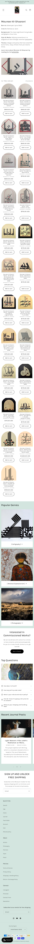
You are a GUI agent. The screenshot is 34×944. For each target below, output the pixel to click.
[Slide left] (13, 767)
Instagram (6, 890)
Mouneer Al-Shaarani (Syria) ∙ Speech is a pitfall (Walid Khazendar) (8, 137)
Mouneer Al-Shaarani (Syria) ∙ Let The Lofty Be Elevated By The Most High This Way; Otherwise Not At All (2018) (8, 278)
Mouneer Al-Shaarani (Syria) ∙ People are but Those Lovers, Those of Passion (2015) (25, 450)
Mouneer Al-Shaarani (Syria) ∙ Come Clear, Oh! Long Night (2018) (8, 415)
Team (4, 853)
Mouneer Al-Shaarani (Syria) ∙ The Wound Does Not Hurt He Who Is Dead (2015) (8, 450)
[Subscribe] (29, 791)
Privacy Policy (7, 872)
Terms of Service (8, 868)
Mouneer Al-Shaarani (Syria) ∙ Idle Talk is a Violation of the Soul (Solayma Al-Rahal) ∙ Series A (25, 103)
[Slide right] (20, 767)
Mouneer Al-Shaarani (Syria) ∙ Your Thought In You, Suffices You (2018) (8, 382)
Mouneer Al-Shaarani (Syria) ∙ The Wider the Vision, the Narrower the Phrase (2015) (8, 484)
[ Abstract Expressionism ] (16, 583)
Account (5, 824)
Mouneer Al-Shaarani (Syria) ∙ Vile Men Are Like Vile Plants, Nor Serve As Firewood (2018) (25, 347)
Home (5, 813)
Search (5, 805)
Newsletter (6, 901)
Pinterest (6, 893)
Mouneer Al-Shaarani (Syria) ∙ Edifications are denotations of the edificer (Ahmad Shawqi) (8, 207)
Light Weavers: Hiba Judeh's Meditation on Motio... (16, 742)
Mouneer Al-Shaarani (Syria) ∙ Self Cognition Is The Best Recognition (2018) (25, 416)
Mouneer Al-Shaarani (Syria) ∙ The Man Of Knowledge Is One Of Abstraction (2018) (25, 242)
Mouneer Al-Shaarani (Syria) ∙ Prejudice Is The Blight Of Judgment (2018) (8, 312)
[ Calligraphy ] (16, 544)
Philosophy (6, 846)
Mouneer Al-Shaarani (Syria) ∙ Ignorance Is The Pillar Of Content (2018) (25, 276)
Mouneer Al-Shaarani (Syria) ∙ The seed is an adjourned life (25, 171)
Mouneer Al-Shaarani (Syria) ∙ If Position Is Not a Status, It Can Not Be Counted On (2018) (8, 347)
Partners (5, 850)
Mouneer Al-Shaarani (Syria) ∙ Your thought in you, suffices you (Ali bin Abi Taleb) (25, 137)
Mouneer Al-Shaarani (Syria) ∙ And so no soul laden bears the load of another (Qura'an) (8, 172)
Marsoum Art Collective (14, 941)
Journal (5, 816)
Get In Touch (17, 651)
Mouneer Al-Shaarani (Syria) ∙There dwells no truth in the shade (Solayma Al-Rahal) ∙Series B (8, 103)
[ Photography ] (16, 623)
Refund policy (7, 831)
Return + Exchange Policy (10, 879)
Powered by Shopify (24, 941)
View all (30, 715)
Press (4, 857)
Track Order (6, 820)
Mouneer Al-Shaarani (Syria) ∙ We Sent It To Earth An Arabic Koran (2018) (8, 242)
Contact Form (7, 897)
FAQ (4, 809)
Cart (4, 828)
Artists (5, 842)
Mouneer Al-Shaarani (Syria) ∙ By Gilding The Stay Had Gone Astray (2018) (25, 382)
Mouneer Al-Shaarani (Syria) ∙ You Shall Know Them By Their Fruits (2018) (25, 312)
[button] (3, 10)
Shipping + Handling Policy (11, 875)
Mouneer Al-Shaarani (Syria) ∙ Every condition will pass (25, 206)
